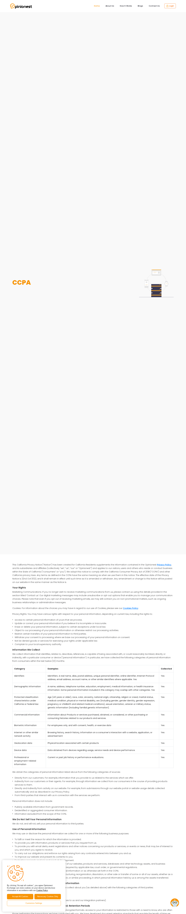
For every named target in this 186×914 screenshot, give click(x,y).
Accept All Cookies (20, 896)
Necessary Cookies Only (47, 896)
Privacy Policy (164, 564)
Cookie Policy (42, 890)
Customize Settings (34, 903)
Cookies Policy (130, 608)
